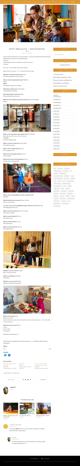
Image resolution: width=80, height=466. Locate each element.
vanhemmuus (57, 203)
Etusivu (5, 2)
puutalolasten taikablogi (30, 2)
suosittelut (56, 201)
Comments (11, 379)
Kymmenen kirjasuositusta (60, 86)
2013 (56, 146)
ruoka (73, 196)
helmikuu (57, 105)
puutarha (56, 193)
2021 (56, 122)
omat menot (64, 191)
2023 (56, 117)
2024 (56, 114)
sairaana (56, 198)
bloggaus (67, 168)
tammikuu (57, 108)
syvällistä (63, 201)
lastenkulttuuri (66, 183)
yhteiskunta (57, 206)
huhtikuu (57, 99)
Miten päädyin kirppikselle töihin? (62, 77)
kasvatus (66, 178)
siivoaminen (63, 198)
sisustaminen (71, 198)
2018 (57, 131)
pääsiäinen (70, 193)
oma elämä (56, 191)
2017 (56, 134)
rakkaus (56, 196)
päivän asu (62, 193)
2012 (56, 148)
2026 (56, 95)
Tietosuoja (62, 2)
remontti (67, 196)
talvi (69, 201)
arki (55, 168)
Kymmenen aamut (25, 415)
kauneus (73, 178)
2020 (57, 125)
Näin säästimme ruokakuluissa (61, 83)
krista (44, 379)
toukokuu (57, 96)
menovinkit (57, 188)
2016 (56, 137)
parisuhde (71, 191)
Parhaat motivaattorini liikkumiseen (62, 80)
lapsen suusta (57, 183)
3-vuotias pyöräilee (58, 74)
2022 (56, 119)
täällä (17, 71)
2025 (56, 111)
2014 (57, 143)
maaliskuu (57, 102)
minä (62, 188)
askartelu (60, 168)
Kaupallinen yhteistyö (49, 2)
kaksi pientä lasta (58, 178)
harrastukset (63, 173)
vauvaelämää (65, 203)
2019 (56, 128)
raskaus (62, 196)
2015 (56, 140)
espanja (56, 173)
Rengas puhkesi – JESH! (42, 415)
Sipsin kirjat (15, 2)
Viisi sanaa (21, 363)
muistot (67, 188)
